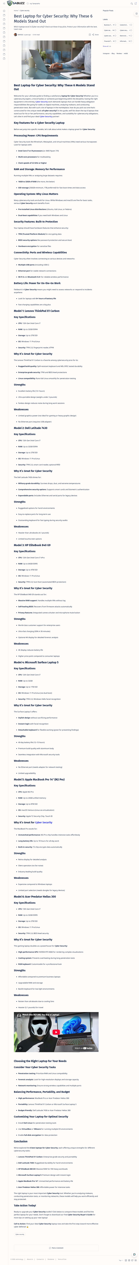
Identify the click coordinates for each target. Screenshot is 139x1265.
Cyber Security (46, 116)
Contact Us (40, 1259)
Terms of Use (62, 1259)
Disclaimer (51, 1259)
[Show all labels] (107, 46)
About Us (30, 1259)
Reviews (119, 53)
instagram (106, 53)
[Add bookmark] (90, 35)
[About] (4, 15)
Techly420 (21, 1261)
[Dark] (131, 3)
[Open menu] (4, 3)
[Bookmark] (135, 3)
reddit (126, 53)
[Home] (4, 11)
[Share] (95, 35)
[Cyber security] (20, 1234)
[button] (125, 1260)
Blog (113, 53)
